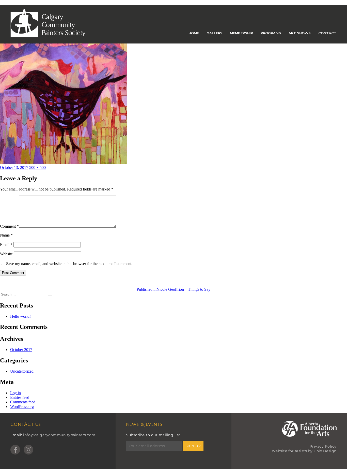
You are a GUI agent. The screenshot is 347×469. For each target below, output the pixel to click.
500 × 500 (37, 167)
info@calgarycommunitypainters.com (59, 435)
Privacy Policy (323, 446)
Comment (9, 226)
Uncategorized (22, 371)
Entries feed (19, 397)
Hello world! (20, 316)
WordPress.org (22, 406)
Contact (327, 33)
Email (6, 244)
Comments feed (22, 402)
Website (6, 254)
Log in (15, 393)
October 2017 (21, 349)
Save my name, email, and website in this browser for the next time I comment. (69, 263)
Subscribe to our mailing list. (153, 435)
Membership (241, 33)
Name (6, 235)
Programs (271, 33)
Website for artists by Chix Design (304, 451)
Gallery (214, 33)
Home (193, 33)
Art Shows (300, 33)
